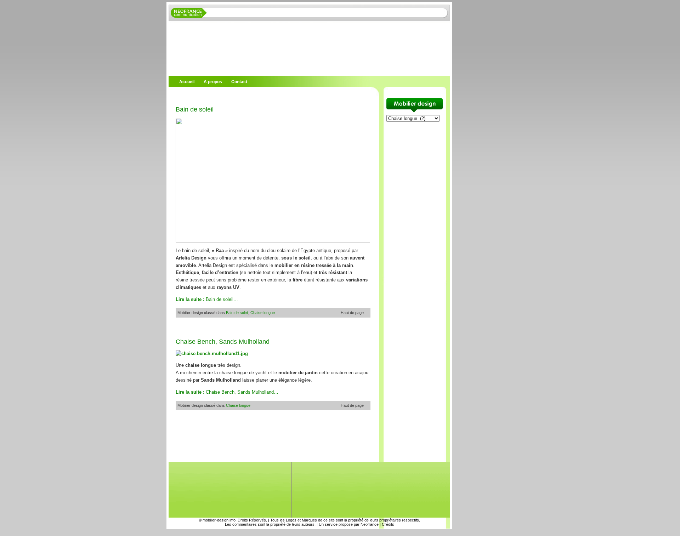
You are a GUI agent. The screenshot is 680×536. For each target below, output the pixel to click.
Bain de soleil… (207, 299)
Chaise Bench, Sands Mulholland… (227, 392)
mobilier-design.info (219, 520)
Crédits (388, 524)
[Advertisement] (251, 95)
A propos (213, 81)
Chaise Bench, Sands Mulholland (223, 341)
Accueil (186, 81)
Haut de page (352, 312)
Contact (239, 81)
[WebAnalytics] (14, 532)
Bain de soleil (195, 109)
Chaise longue (262, 312)
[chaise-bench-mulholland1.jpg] (212, 353)
